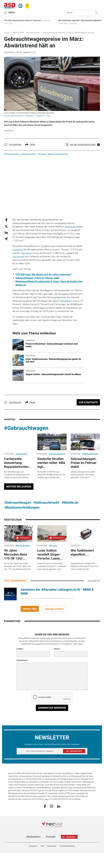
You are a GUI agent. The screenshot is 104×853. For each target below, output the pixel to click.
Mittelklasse (66, 300)
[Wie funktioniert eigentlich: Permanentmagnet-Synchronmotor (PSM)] (85, 533)
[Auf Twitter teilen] (6, 226)
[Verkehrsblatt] (26, 5)
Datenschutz (51, 846)
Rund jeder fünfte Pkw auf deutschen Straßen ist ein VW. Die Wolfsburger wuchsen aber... (51, 475)
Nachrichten (18, 32)
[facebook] (45, 806)
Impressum (33, 846)
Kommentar (22, 660)
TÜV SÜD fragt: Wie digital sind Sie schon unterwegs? (43, 274)
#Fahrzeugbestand (57, 454)
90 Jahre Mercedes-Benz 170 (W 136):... (15, 554)
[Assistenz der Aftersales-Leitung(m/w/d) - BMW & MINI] (10, 594)
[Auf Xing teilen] (6, 239)
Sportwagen (18, 256)
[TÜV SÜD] (20, 5)
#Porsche (53, 545)
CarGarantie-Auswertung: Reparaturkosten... (17, 463)
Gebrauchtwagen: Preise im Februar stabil (37, 278)
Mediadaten (33, 836)
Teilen (32, 144)
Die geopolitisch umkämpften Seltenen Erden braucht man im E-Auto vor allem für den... (85, 566)
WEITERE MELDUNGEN (18, 486)
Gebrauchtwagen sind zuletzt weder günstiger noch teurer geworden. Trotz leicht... (83, 475)
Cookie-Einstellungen (67, 846)
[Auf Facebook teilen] (6, 220)
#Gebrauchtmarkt (46, 502)
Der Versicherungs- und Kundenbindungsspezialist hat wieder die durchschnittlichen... (17, 475)
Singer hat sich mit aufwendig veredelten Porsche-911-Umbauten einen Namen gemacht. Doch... (51, 566)
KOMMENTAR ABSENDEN (52, 707)
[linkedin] (58, 806)
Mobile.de (70, 226)
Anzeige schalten (54, 608)
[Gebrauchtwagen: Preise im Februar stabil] (85, 442)
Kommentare (15, 144)
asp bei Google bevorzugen (83, 144)
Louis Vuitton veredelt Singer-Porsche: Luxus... (50, 554)
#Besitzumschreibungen (21, 507)
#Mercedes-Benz (23, 545)
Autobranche (33, 32)
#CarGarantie (21, 454)
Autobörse (17, 249)
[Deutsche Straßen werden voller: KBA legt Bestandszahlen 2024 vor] (52, 442)
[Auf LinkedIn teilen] (6, 232)
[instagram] (51, 806)
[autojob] (94, 581)
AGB (42, 846)
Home (7, 32)
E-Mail (19, 649)
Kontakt (51, 836)
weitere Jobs (30, 608)
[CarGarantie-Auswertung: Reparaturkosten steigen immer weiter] (18, 442)
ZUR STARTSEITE (88, 402)
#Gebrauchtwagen (26, 428)
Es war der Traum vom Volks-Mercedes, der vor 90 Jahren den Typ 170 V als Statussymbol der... (18, 566)
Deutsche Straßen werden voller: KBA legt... (51, 463)
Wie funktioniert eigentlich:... (82, 552)
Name (56, 649)
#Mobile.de (69, 502)
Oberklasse (26, 253)
